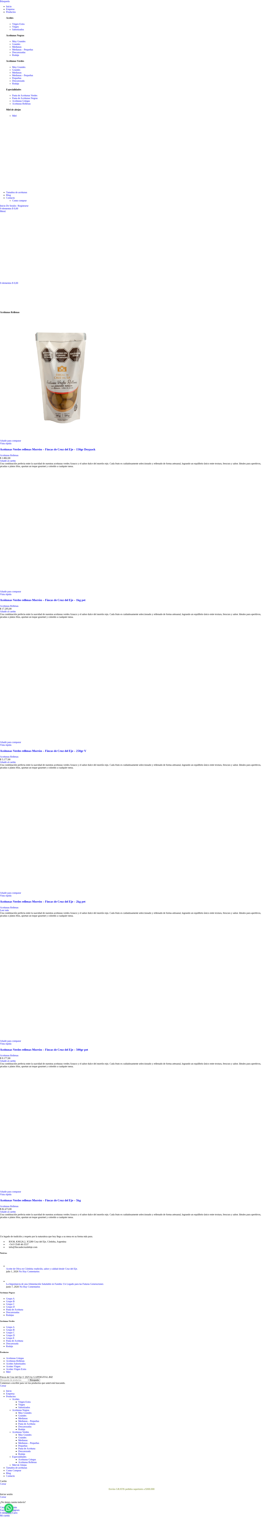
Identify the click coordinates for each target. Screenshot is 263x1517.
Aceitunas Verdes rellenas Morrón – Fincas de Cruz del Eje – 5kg (40, 1200)
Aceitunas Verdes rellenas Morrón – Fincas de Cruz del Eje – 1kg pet (42, 600)
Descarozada (18, 81)
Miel (14, 115)
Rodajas (10, 1315)
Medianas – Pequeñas (22, 49)
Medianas (16, 47)
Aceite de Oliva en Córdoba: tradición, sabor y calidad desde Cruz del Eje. (42, 1268)
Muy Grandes (18, 41)
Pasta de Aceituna (14, 1309)
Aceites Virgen (13, 1366)
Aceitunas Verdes (20, 1432)
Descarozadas (18, 52)
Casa (2, 303)
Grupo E (10, 1338)
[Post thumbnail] (12, 1266)
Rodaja (15, 55)
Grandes (16, 44)
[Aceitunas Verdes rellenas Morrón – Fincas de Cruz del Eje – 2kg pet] (61, 890)
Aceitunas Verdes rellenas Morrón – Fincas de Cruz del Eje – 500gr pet (44, 1049)
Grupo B (10, 1301)
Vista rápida (5, 443)
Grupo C (10, 1304)
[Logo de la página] (24, 187)
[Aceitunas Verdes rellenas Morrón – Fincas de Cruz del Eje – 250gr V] (61, 739)
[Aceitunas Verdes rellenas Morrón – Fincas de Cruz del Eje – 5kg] (61, 1189)
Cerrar (3, 1385)
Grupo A (10, 1298)
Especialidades (19, 1456)
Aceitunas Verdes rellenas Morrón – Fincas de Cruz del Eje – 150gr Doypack (47, 449)
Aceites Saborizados (16, 1363)
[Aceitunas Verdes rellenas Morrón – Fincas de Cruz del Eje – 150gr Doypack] (61, 438)
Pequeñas (16, 78)
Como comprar (19, 200)
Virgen (15, 26)
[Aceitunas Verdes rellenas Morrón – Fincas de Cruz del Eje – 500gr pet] (61, 1038)
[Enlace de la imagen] (16, 1231)
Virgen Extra (18, 24)
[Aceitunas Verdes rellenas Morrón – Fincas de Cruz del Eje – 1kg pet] (61, 588)
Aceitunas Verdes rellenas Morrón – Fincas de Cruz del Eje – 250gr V (43, 750)
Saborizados (18, 29)
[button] (8, 461)
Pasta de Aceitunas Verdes (24, 95)
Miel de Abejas (19, 1465)
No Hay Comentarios (29, 1271)
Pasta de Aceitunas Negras (25, 98)
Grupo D (10, 1307)
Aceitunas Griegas (21, 101)
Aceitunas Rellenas (21, 103)
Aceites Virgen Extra (16, 1369)
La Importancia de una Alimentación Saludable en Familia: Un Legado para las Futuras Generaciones (54, 1284)
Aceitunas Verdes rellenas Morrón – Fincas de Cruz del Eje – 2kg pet (42, 901)
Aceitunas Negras (20, 1410)
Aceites (15, 1399)
